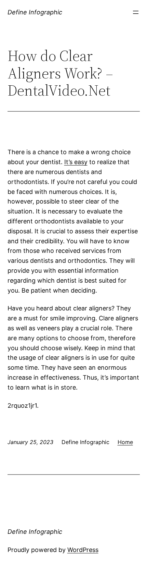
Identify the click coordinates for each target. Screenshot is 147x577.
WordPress (82, 549)
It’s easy (76, 161)
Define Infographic (35, 12)
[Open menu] (136, 12)
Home (125, 442)
